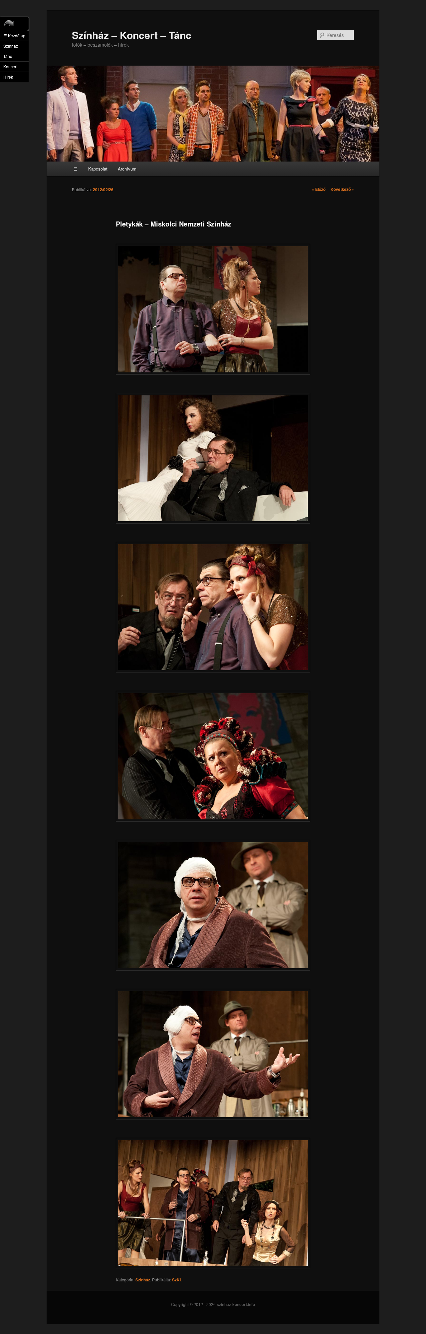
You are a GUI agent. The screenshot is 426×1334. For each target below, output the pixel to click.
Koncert (10, 66)
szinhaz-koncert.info (236, 1304)
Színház (142, 1280)
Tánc (7, 56)
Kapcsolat (97, 169)
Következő (342, 189)
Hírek (8, 77)
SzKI (176, 1280)
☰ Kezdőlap (14, 35)
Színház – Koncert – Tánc (131, 35)
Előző (318, 189)
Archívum (127, 169)
